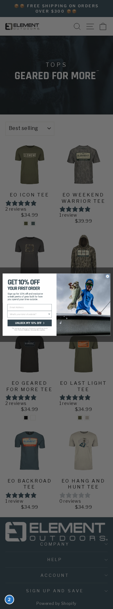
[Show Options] (49, 314)
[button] (29, 327)
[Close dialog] (107, 276)
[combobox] (29, 314)
